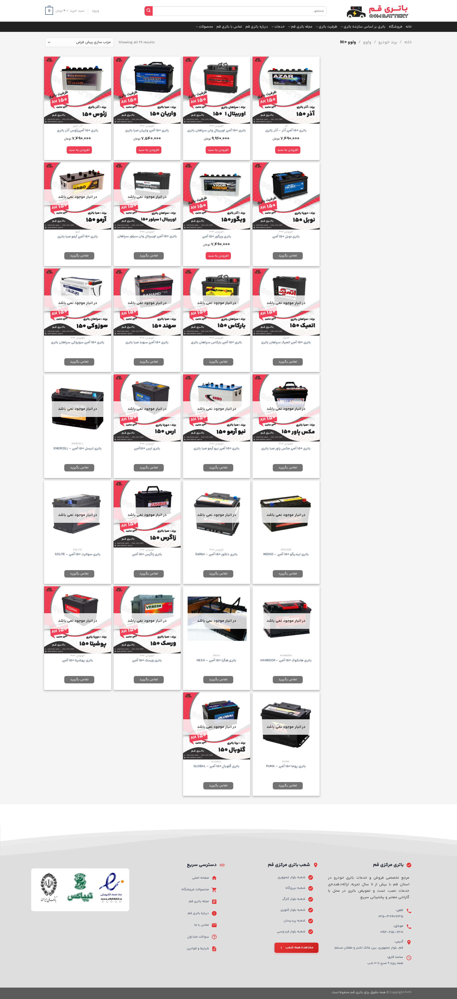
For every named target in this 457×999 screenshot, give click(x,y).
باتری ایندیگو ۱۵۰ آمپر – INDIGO (285, 554)
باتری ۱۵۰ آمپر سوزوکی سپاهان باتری (77, 342)
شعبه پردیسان (294, 920)
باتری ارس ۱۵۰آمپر (147, 448)
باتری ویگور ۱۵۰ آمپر (216, 237)
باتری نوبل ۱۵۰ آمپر (286, 237)
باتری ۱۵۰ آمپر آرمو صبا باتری (77, 237)
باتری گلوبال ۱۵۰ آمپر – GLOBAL (216, 766)
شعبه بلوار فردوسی (291, 931)
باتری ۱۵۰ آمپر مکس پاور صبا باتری (286, 448)
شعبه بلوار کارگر (293, 899)
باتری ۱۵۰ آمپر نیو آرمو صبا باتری (216, 448)
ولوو (367, 42)
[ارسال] (148, 11)
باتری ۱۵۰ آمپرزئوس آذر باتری (77, 130)
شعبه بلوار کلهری (292, 910)
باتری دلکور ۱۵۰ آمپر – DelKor (216, 554)
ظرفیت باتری (328, 26)
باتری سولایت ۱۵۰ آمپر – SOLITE (77, 554)
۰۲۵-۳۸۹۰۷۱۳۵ (390, 916)
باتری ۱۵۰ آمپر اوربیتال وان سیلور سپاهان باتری (147, 238)
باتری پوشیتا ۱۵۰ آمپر (77, 660)
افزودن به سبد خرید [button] (287, 150)
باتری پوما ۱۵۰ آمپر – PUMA (286, 766)
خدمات (279, 26)
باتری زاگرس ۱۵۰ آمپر (147, 554)
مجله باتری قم (301, 26)
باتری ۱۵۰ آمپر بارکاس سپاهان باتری (216, 342)
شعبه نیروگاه (295, 888)
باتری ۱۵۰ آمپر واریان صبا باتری (147, 130)
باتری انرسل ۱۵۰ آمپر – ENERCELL (78, 448)
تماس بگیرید (287, 255)
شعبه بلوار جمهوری (291, 877)
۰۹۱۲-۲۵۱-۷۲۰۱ (391, 932)
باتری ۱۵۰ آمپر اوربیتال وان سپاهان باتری (216, 130)
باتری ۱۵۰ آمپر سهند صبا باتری (147, 342)
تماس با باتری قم (229, 26)
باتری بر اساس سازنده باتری (364, 26)
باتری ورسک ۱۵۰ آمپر (147, 660)
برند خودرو (387, 42)
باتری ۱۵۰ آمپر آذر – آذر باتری (286, 130)
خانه (409, 26)
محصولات (206, 26)
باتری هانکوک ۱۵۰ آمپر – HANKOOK (286, 660)
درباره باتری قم (256, 26)
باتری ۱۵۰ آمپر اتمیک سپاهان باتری (286, 342)
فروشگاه (395, 26)
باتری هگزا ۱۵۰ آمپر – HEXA (217, 660)
